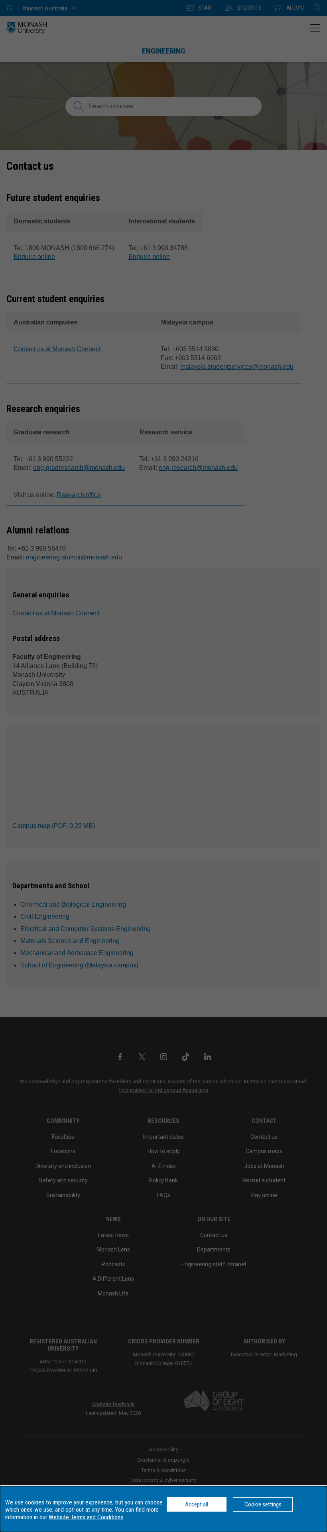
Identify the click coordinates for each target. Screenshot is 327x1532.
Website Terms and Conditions (86, 1517)
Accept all (196, 1504)
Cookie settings (263, 1504)
